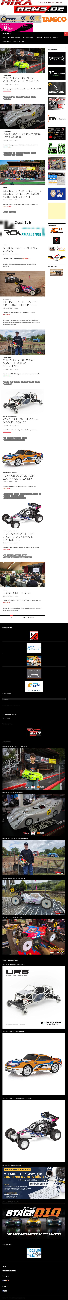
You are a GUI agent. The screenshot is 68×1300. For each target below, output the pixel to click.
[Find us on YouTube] (8, 1280)
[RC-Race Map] (57, 193)
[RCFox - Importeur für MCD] (34, 661)
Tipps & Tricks (16, 41)
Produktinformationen (14, 37)
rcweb (6, 212)
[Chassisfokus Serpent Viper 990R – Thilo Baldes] (33, 769)
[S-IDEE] (16, 27)
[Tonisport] (57, 58)
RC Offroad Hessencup (9, 324)
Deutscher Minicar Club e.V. (11, 610)
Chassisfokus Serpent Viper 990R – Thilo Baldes (21, 80)
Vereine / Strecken (6, 41)
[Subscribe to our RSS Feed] (6, 1280)
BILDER (36, 320)
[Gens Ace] (57, 148)
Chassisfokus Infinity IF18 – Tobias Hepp (22, 136)
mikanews (19, 96)
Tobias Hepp (19, 154)
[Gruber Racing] (34, 635)
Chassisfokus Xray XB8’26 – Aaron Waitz (12, 917)
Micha (16, 84)
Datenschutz (5, 1298)
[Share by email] (6, 1291)
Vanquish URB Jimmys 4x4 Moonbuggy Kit (14, 439)
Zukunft (6, 266)
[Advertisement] (57, 211)
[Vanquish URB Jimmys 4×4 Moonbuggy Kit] (33, 997)
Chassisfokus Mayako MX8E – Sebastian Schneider (18, 363)
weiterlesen (7, 91)
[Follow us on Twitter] (5, 1280)
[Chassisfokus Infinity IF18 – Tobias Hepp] (33, 815)
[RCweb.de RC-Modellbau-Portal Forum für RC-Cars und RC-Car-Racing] (56, 231)
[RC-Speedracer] (52, 248)
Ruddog (35, 494)
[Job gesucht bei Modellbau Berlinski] (33, 1183)
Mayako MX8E (7, 383)
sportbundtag (12, 608)
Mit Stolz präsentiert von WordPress (17, 1298)
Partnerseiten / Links (28, 37)
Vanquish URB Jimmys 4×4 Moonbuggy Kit (21, 421)
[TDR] (34, 673)
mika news (27, 96)
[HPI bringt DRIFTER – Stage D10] (33, 1221)
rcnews (34, 96)
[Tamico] (54, 19)
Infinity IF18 (7, 154)
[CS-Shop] (57, 88)
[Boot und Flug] (56, 272)
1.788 (23, 617)
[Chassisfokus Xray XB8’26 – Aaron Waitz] (33, 936)
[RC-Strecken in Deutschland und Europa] (61, 248)
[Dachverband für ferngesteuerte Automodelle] (57, 257)
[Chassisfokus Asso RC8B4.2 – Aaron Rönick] (33, 897)
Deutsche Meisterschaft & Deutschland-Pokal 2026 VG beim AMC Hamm (22, 193)
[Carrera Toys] (57, 163)
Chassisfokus (7, 75)
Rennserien (46, 37)
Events (5, 187)
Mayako (38, 381)
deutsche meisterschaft (22, 320)
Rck (18, 264)
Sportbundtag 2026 (17, 593)
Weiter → (31, 617)
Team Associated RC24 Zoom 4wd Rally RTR (18, 477)
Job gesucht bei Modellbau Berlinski (11, 1165)
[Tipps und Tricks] (34, 1252)
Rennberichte (7, 299)
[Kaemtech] (57, 133)
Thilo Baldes (7, 98)
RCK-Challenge (31, 264)
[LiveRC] (56, 240)
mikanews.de (6, 34)
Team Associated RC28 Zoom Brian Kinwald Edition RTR (18, 536)
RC (14, 96)
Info (23, 41)
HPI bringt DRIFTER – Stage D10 (10, 1202)
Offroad (6, 320)
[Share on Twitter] (5, 1291)
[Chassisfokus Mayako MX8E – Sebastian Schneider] (33, 857)
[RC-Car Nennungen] (57, 178)
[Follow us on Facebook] (3, 1280)
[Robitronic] (57, 103)
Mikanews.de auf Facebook (11, 705)
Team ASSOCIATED (8, 494)
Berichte (55, 37)
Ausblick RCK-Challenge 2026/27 (20, 249)
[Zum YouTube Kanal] (34, 732)
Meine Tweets (6, 718)
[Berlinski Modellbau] (20, 19)
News (3, 37)
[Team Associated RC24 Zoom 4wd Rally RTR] (33, 1064)
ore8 (31, 320)
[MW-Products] (57, 118)
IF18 (13, 154)
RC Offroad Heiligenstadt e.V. (32, 322)
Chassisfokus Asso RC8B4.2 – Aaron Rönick (13, 878)
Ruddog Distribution (26, 494)
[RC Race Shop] (34, 648)
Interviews (38, 37)
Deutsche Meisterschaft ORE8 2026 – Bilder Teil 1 (21, 303)
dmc (12, 320)
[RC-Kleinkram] (57, 73)
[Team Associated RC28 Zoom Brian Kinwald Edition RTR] (33, 1131)
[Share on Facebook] (3, 1291)
